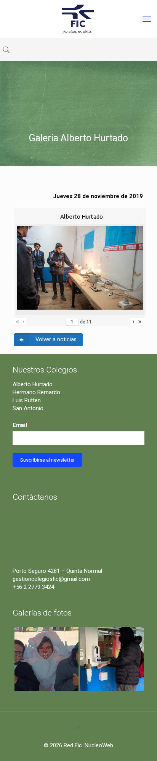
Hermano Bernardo (36, 392)
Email (22, 424)
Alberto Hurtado (33, 384)
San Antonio (28, 408)
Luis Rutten (27, 400)
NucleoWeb (99, 745)
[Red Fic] (78, 19)
